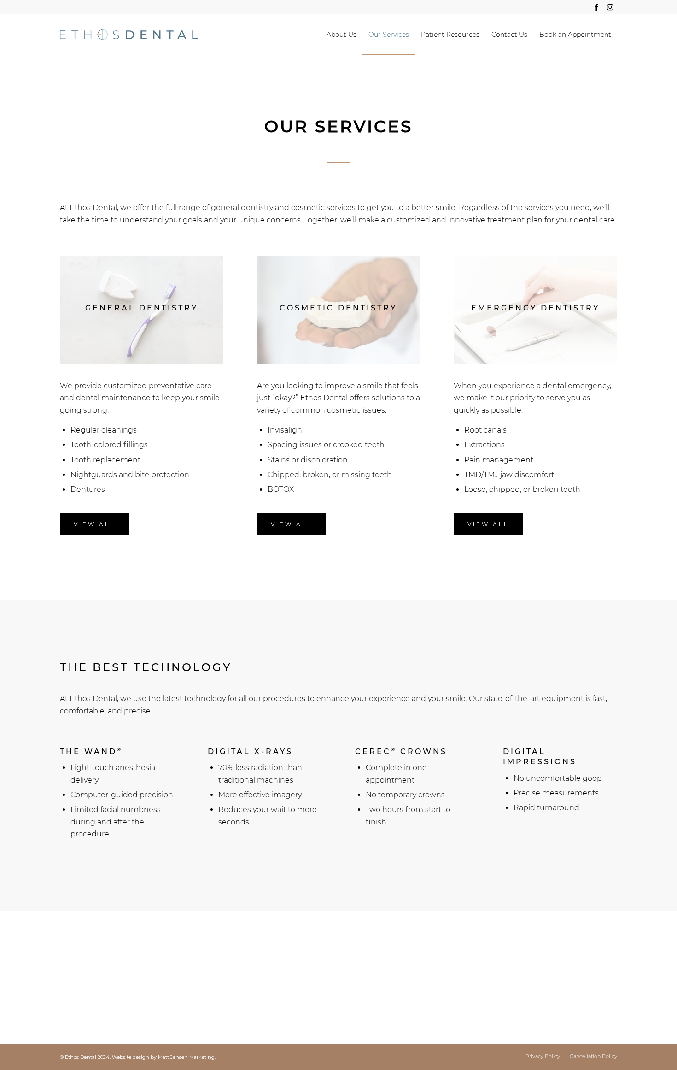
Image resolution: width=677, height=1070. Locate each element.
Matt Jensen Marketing (186, 1057)
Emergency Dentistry (94, 989)
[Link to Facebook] (596, 7)
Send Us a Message (544, 974)
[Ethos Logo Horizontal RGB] (129, 34)
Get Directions (239, 986)
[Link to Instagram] (610, 7)
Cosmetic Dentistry (91, 972)
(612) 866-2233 (534, 956)
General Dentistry (88, 956)
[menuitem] (341, 34)
